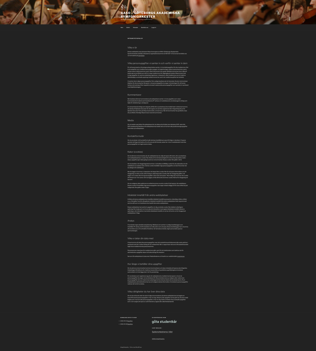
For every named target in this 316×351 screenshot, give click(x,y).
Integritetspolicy (124, 347)
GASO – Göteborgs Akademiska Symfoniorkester (150, 14)
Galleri (128, 27)
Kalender (135, 27)
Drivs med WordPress (136, 347)
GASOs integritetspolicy (158, 338)
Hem (122, 27)
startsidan (141, 55)
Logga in (153, 27)
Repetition (130, 321)
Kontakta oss (144, 27)
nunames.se (180, 256)
